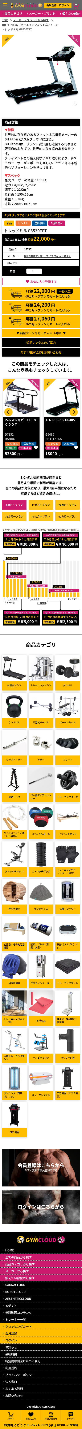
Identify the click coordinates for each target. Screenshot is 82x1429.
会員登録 (11, 1333)
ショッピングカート (18, 1326)
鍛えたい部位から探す (20, 1278)
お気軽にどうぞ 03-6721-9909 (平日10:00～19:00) (41, 1425)
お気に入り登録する (43, 281)
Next (73, 412)
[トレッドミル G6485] (21, 398)
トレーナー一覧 (15, 1319)
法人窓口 (11, 1382)
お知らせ (11, 1347)
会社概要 (11, 1354)
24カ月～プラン (67, 505)
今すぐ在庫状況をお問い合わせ (41, 352)
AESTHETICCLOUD (18, 1299)
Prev (8, 412)
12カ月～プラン (41, 505)
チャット (71, 1418)
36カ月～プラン (14, 516)
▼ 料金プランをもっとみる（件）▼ (41, 333)
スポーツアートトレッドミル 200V (61, 422)
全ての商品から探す (18, 1257)
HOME (9, 1250)
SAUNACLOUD (15, 1285)
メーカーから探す (17, 1271)
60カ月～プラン (67, 516)
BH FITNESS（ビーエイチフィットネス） (47, 256)
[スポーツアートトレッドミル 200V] (62, 398)
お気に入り (31, 1418)
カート (11, 1418)
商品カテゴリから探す (20, 1264)
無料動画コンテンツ (18, 1312)
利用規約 (11, 1368)
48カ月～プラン (41, 516)
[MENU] (5, 5)
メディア (11, 1305)
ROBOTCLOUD (15, 1292)
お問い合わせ (14, 1395)
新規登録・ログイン (57, 5)
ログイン (11, 1340)
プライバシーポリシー (20, 1375)
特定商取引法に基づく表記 (23, 1361)
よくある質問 (14, 1388)
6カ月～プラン (14, 505)
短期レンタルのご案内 (41, 342)
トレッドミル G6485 (19, 420)
